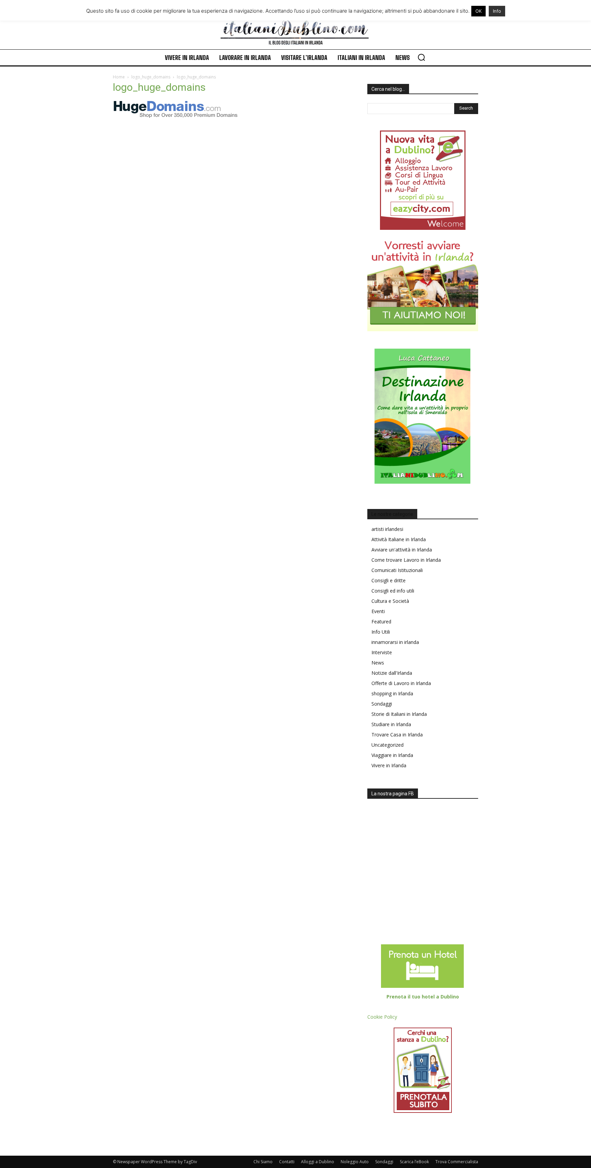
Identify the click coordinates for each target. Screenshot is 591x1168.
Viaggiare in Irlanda (392, 755)
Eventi (378, 611)
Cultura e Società (390, 601)
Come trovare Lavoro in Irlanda (406, 560)
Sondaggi (381, 703)
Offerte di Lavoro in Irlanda (401, 683)
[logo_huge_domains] (177, 117)
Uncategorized (387, 745)
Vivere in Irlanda (388, 765)
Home (119, 77)
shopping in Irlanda (392, 693)
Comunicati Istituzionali (397, 570)
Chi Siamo (263, 1162)
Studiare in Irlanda (391, 724)
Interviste (381, 652)
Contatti (286, 1162)
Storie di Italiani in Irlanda (399, 714)
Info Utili (380, 632)
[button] (421, 57)
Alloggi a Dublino (317, 1162)
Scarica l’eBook (414, 1162)
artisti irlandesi (387, 529)
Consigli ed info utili (392, 590)
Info (497, 11)
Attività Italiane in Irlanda (398, 539)
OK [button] (478, 11)
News (377, 662)
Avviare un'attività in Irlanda (401, 549)
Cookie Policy (382, 1017)
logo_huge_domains (150, 77)
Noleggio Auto (355, 1162)
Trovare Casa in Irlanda (397, 734)
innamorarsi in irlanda (395, 642)
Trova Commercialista (456, 1162)
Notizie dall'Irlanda (391, 673)
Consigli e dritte (388, 580)
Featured (381, 621)
